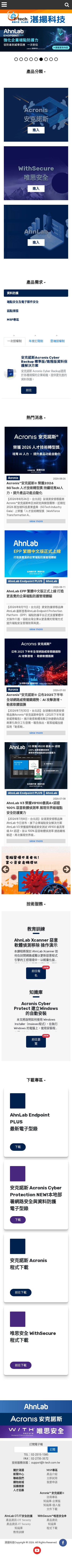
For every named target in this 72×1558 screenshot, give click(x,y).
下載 (18, 1147)
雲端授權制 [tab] (57, 341)
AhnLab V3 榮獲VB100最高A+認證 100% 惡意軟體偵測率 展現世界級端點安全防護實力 (35, 808)
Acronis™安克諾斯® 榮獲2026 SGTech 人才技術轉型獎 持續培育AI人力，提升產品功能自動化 (35, 488)
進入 (36, 130)
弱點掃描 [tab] (12, 311)
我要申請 (52, 1482)
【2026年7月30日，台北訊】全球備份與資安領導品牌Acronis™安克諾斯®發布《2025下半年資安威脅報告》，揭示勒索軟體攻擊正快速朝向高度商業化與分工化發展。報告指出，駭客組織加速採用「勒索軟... (35, 718)
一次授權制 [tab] (14, 341)
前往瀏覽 (39, 1041)
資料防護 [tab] (12, 293)
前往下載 (20, 1292)
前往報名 (39, 972)
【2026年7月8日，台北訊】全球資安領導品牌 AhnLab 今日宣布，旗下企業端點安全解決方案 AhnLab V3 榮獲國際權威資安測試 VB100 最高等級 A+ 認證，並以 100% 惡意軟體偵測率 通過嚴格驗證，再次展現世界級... (36, 827)
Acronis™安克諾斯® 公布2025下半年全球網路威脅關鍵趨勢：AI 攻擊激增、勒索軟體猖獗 (35, 699)
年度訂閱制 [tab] (36, 341)
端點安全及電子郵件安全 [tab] (23, 302)
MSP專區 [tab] (13, 319)
